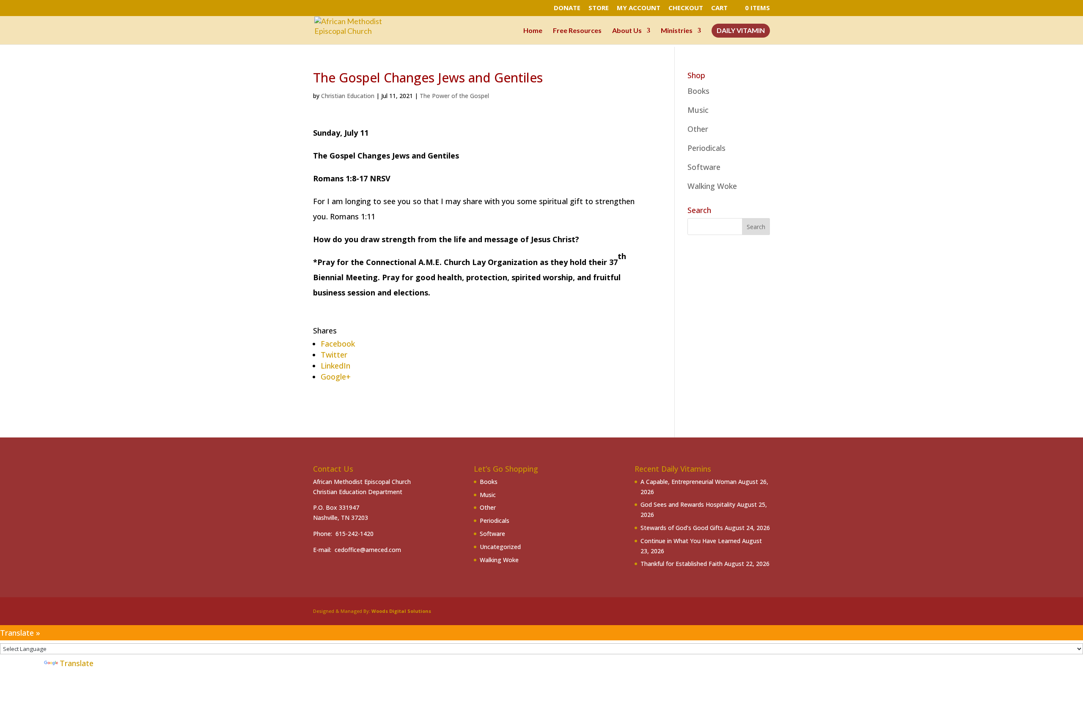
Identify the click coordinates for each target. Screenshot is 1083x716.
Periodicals (706, 148)
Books (698, 91)
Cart (719, 8)
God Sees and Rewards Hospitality (687, 504)
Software (703, 167)
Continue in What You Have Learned (690, 541)
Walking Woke (712, 186)
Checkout (685, 8)
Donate (567, 8)
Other (697, 129)
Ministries (677, 30)
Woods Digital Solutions (401, 611)
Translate (76, 663)
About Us (627, 30)
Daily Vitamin (741, 30)
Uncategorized (500, 547)
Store (598, 8)
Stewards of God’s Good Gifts (681, 528)
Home (532, 30)
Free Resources (577, 30)
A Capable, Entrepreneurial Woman (688, 482)
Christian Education (347, 96)
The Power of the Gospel (454, 96)
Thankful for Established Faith (681, 564)
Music (698, 110)
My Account (638, 8)
